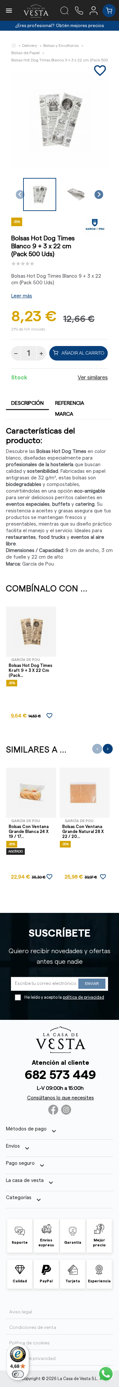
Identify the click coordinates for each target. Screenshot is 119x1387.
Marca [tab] (64, 414)
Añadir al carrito (82, 353)
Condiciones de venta (32, 1327)
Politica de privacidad (32, 1358)
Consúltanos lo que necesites (60, 1097)
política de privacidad (83, 997)
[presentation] (97, 749)
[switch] (18, 1374)
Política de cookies (29, 1343)
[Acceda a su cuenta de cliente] (96, 10)
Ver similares (93, 377)
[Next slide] (99, 194)
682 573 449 (60, 1075)
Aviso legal (20, 1312)
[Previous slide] (20, 194)
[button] (39, 194)
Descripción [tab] (27, 403)
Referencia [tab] (69, 403)
